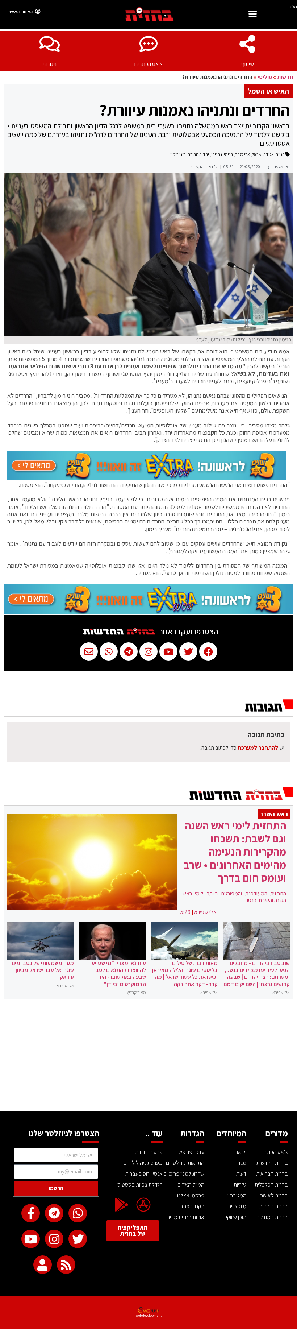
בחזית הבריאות (272, 1173)
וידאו (241, 1152)
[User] (42, 1264)
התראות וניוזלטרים (185, 1163)
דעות (241, 1173)
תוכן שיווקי (236, 1217)
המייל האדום (190, 1184)
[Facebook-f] (30, 1213)
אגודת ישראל (263, 154)
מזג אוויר (237, 1206)
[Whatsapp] (77, 1213)
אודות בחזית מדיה (185, 1217)
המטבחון (236, 1195)
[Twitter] (77, 1239)
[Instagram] (54, 1239)
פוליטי (265, 77)
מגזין (241, 1163)
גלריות (240, 1184)
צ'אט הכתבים (148, 64)
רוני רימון (177, 154)
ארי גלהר (242, 154)
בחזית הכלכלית (271, 1184)
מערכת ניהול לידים (143, 1163)
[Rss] (66, 1264)
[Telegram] (54, 1213)
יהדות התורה (198, 154)
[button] (252, 14)
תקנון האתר (192, 1206)
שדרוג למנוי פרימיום (183, 1173)
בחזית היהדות (273, 1206)
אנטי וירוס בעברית (143, 1173)
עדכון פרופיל (191, 1152)
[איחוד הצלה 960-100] (146, 478)
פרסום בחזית (148, 1152)
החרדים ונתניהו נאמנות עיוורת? (194, 109)
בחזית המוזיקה (272, 1217)
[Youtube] (30, 1239)
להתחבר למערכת (258, 748)
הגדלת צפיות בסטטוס (139, 1184)
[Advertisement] (148, 1057)
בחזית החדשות (272, 1163)
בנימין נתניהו (222, 154)
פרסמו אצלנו (190, 1195)
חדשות (285, 77)
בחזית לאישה (274, 1195)
